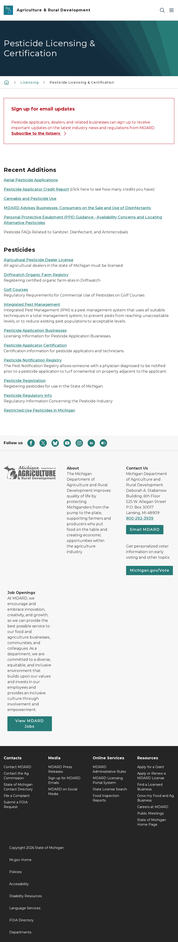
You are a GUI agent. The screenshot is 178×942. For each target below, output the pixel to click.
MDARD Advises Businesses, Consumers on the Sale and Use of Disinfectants (77, 208)
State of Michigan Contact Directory (18, 786)
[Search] (162, 10)
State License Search (110, 789)
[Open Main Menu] (171, 10)
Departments (20, 932)
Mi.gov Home (20, 860)
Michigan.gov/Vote (149, 570)
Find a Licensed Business (149, 786)
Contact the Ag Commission (16, 775)
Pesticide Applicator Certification (35, 345)
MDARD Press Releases (60, 769)
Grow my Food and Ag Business (155, 798)
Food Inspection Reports (106, 798)
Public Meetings (150, 813)
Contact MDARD (17, 767)
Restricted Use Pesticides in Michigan (39, 410)
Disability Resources (25, 896)
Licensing (29, 82)
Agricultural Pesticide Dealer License (38, 260)
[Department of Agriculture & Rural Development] (6, 82)
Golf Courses (16, 289)
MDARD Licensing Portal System (108, 780)
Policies (15, 872)
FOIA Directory (21, 920)
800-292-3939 (139, 518)
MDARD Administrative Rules (109, 769)
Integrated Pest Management (32, 304)
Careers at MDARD (152, 807)
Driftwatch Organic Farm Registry (36, 275)
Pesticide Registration (25, 380)
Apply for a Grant (150, 767)
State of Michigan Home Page (151, 822)
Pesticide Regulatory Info (28, 395)
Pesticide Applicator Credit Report (36, 189)
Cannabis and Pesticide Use (30, 198)
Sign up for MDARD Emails (64, 780)
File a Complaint (17, 796)
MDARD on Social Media (62, 791)
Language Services (24, 908)
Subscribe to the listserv (36, 133)
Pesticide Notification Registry (33, 360)
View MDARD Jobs (29, 724)
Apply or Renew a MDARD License (151, 775)
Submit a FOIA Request (16, 804)
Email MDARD (145, 529)
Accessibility (19, 884)
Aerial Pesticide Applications (31, 180)
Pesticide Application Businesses (35, 330)
